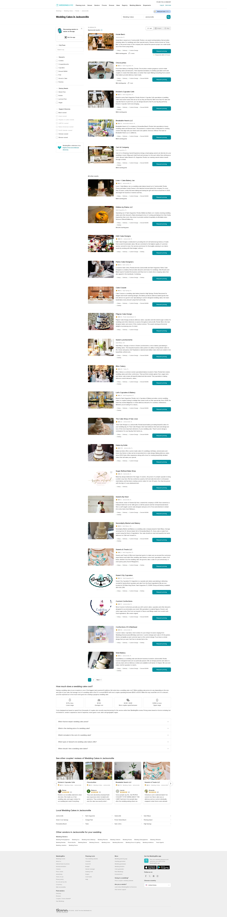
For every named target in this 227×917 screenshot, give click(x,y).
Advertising (59, 874)
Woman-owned (63, 137)
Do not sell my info (61, 882)
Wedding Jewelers (61, 845)
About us (58, 861)
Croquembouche (64, 64)
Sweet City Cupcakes (124, 575)
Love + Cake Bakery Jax (125, 180)
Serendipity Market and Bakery (128, 523)
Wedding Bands (82, 842)
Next (98, 680)
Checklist (88, 861)
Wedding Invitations (148, 842)
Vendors (97, 5)
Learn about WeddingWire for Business (126, 887)
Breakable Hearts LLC (124, 121)
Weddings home (60, 859)
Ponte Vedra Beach (120, 820)
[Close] (81, 28)
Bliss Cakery (120, 366)
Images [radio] (159, 28)
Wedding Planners (103, 839)
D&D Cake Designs (123, 236)
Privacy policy (60, 879)
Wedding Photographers (63, 839)
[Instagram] (157, 876)
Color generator (119, 869)
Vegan (60, 103)
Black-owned (62, 113)
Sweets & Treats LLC (124, 549)
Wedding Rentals (61, 842)
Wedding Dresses (94, 842)
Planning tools (80, 5)
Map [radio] (168, 28)
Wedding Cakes (68, 11)
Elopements (147, 5)
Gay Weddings (60, 901)
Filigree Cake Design (124, 314)
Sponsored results (94, 30)
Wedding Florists (127, 839)
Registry (125, 5)
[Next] (171, 783)
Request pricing (162, 51)
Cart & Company (122, 147)
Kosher (61, 95)
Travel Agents (160, 842)
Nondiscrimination (61, 866)
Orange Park (89, 820)
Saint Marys (147, 816)
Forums (104, 5)
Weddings (59, 11)
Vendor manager (90, 869)
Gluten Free (62, 92)
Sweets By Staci (122, 497)
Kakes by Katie (121, 445)
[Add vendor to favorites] (111, 36)
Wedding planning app (121, 859)
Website (135, 5)
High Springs (147, 824)
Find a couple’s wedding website (124, 880)
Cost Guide (88, 877)
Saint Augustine (90, 816)
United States (152, 885)
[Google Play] (163, 869)
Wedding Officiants (155, 839)
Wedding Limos (106, 842)
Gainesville (118, 816)
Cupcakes (62, 68)
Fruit (60, 75)
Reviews (58, 896)
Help (86, 879)
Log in (162, 5)
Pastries (61, 82)
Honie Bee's (120, 34)
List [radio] (151, 28)
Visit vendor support (120, 889)
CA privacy (59, 884)
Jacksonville (59, 816)
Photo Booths (72, 842)
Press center (59, 871)
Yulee (87, 824)
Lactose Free (63, 99)
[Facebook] (145, 876)
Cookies (61, 61)
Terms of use (59, 877)
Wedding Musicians (118, 842)
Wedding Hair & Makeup (88, 839)
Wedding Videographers (141, 839)
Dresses (111, 5)
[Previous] (56, 783)
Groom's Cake (63, 78)
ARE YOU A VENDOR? (164, 2)
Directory (58, 893)
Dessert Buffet (63, 71)
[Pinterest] (153, 876)
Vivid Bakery (120, 653)
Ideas (118, 5)
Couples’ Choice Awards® (63, 898)
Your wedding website (91, 859)
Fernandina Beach (61, 824)
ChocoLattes (121, 63)
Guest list (88, 864)
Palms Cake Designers (125, 262)
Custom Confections (124, 601)
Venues (89, 5)
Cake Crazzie (121, 288)
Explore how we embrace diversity (71, 149)
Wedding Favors (73, 845)
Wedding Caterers (115, 839)
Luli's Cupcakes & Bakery (125, 392)
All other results (93, 176)
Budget (87, 866)
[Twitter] (149, 876)
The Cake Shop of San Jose (127, 419)
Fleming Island (148, 820)
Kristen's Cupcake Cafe (125, 92)
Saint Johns (118, 824)
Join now (168, 5)
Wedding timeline (119, 866)
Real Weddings (119, 871)
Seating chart (89, 871)
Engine (87, 874)
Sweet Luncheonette (124, 340)
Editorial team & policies (63, 864)
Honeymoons (118, 874)
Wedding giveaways (120, 864)
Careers (58, 869)
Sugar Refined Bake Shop (126, 471)
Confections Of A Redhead (126, 627)
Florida (77, 11)
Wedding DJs (75, 839)
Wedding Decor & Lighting (133, 842)
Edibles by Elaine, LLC (124, 207)
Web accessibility (61, 887)
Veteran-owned (63, 134)
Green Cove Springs (62, 820)
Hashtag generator (120, 861)
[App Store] (150, 869)
